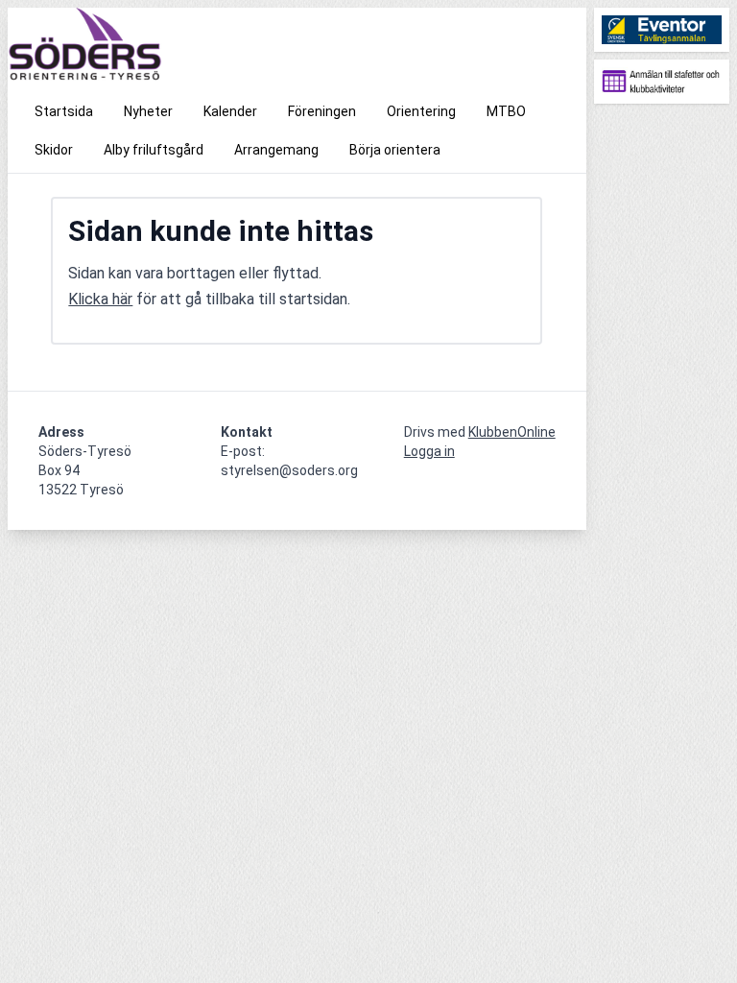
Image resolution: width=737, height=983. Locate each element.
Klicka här (100, 299)
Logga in (429, 451)
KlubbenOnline (512, 432)
